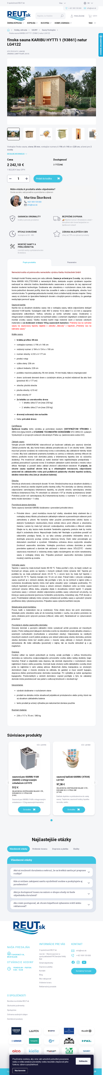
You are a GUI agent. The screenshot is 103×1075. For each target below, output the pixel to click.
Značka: (18, 54)
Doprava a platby (46, 967)
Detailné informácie (15, 154)
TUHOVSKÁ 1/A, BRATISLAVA (16, 955)
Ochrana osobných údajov (17, 1014)
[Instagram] (78, 962)
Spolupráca (11, 1010)
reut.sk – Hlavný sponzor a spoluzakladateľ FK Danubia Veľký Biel (52, 956)
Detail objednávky (46, 963)
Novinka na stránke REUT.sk (18, 1001)
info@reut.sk (32, 205)
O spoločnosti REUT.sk (16, 3)
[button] (51, 820)
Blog (41, 975)
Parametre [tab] (71, 262)
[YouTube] (84, 962)
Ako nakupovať (45, 979)
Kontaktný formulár (83, 971)
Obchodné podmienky (15, 1006)
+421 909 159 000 (34, 202)
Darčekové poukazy (15, 1019)
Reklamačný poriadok (47, 987)
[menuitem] (16, 23)
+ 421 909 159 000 (83, 955)
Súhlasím (83, 1061)
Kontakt (42, 971)
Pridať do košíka (44, 178)
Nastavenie (20, 1070)
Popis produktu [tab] (29, 262)
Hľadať (62, 16)
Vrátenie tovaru (45, 983)
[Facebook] (73, 962)
